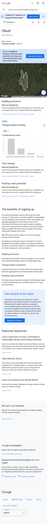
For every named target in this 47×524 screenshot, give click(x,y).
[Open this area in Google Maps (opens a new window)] (4, 96)
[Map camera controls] (43, 92)
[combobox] (11, 22)
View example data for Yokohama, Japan (18, 114)
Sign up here (7, 419)
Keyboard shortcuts (17, 96)
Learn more (6, 352)
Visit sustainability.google (12, 454)
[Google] (7, 492)
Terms (44, 96)
